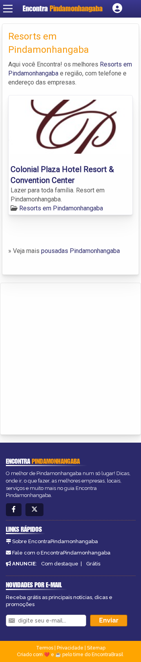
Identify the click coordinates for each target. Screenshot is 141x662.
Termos (44, 648)
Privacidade (70, 648)
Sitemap (96, 648)
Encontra (63, 8)
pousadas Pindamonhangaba (80, 251)
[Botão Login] (117, 9)
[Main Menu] (8, 8)
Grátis (93, 564)
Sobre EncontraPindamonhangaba (55, 541)
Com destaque (59, 564)
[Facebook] (14, 509)
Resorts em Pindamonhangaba (61, 208)
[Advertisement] (70, 357)
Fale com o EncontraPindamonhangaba (61, 553)
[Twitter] (34, 509)
